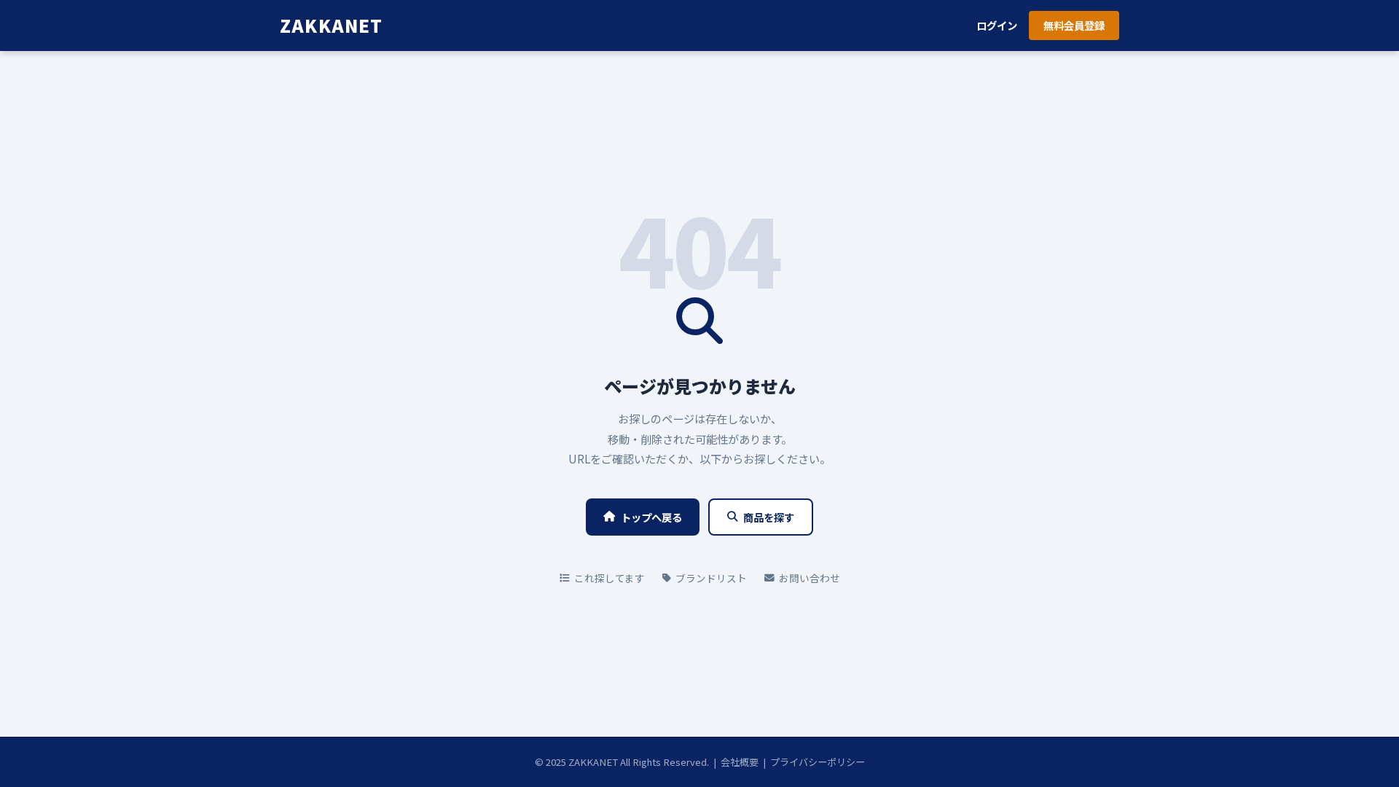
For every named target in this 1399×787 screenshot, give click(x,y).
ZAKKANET (331, 25)
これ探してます (609, 578)
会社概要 (740, 762)
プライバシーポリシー (817, 762)
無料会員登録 (1074, 25)
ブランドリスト (711, 578)
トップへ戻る (651, 517)
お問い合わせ (809, 578)
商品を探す (768, 517)
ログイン (996, 25)
